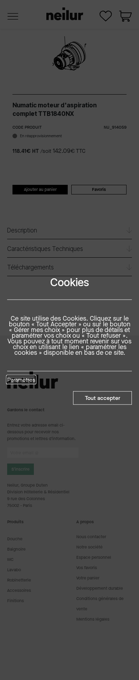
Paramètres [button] (21, 380)
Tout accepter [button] (102, 397)
